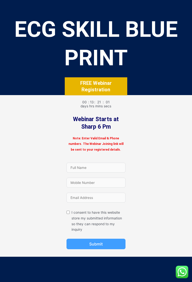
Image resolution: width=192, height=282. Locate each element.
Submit (96, 243)
